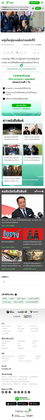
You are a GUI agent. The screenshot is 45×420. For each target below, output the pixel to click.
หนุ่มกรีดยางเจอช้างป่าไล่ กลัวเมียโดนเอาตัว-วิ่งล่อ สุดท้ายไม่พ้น (11, 134)
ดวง (18, 340)
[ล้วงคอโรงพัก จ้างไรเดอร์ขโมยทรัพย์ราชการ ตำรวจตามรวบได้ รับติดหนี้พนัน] (12, 145)
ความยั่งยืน (5, 329)
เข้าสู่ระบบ (36, 103)
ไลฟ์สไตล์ (4, 344)
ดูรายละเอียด (13, 103)
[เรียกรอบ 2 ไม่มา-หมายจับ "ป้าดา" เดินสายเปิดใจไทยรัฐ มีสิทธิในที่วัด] (32, 125)
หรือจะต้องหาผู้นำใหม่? (8, 237)
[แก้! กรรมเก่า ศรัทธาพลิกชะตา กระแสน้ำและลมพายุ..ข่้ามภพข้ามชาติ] (33, 251)
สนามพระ (26, 243)
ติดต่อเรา (22, 380)
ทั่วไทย (32, 44)
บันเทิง (3, 340)
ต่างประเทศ (33, 325)
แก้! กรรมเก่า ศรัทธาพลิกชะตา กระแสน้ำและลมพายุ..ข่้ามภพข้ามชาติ (32, 261)
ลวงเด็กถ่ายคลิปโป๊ (33, 294)
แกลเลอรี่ (4, 357)
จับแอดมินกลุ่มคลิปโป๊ (31, 298)
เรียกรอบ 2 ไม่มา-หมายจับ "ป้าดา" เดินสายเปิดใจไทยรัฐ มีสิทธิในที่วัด (32, 134)
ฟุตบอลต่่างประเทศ (7, 352)
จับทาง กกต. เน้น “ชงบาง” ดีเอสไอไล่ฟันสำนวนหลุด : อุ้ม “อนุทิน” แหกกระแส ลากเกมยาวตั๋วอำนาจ (22, 217)
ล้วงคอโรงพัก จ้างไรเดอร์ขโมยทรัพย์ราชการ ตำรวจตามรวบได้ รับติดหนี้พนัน (11, 155)
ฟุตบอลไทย (20, 352)
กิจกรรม (4, 373)
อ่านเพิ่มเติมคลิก (10, 9)
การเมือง (4, 325)
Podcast (34, 342)
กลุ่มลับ (11, 294)
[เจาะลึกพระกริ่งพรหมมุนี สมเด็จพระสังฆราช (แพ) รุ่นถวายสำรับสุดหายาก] (33, 230)
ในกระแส (33, 322)
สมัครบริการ (35, 2)
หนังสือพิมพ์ (26, 44)
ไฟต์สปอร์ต (5, 355)
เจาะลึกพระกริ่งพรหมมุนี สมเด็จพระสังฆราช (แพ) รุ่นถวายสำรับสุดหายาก (32, 239)
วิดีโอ (18, 342)
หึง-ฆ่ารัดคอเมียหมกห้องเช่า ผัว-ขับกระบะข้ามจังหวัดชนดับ (32, 155)
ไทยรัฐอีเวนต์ (6, 365)
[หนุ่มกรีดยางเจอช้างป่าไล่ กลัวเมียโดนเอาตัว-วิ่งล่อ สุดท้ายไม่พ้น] (12, 125)
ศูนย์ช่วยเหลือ (21, 375)
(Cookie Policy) (24, 9)
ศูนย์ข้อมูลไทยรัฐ (6, 375)
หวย (33, 340)
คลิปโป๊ (4, 294)
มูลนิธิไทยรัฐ (31, 373)
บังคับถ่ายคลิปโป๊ (19, 298)
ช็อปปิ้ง (4, 362)
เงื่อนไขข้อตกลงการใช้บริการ (10, 380)
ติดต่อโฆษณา (30, 380)
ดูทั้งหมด (38, 187)
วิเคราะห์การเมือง (7, 221)
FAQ (14, 375)
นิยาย (3, 342)
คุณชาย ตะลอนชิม (7, 265)
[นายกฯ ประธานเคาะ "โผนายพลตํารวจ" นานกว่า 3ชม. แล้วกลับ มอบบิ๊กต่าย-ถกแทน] (12, 166)
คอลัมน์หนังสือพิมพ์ (13, 187)
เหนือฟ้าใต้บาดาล (28, 265)
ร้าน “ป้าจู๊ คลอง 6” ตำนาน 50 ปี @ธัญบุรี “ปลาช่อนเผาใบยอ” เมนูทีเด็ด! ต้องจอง (11, 261)
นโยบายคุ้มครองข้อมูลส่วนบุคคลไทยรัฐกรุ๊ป (14, 378)
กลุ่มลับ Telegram (20, 294)
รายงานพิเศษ (5, 337)
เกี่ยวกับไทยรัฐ (22, 373)
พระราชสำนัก (5, 322)
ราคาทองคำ (33, 327)
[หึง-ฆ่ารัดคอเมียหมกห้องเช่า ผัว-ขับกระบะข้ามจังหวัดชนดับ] (32, 145)
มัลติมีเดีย (20, 344)
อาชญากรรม (5, 327)
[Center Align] (42, 8)
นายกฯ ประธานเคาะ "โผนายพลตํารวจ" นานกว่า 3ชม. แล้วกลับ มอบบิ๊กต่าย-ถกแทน (12, 176)
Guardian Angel (7, 298)
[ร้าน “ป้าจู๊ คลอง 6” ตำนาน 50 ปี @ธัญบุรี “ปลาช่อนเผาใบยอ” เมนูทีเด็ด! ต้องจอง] (12, 251)
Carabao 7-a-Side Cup (24, 357)
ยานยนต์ (19, 327)
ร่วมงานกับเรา (12, 373)
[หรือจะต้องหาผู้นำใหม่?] (12, 230)
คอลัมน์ (34, 337)
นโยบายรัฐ (20, 325)
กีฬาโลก (19, 355)
